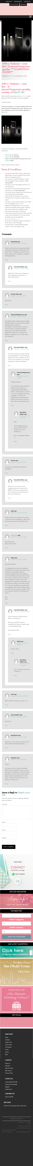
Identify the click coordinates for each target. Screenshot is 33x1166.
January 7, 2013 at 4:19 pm (18, 462)
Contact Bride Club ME (11, 1082)
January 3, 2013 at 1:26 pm (18, 243)
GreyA (21, 792)
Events (7, 1052)
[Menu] (30, 16)
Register (23, 4)
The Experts (8, 1047)
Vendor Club (8, 1042)
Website (4, 838)
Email (4, 830)
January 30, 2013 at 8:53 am (18, 759)
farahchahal (14, 535)
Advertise (27, 1)
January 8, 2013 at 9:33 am (21, 349)
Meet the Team (9, 1068)
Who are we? (8, 1070)
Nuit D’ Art (18, 92)
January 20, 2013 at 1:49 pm (19, 716)
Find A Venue (8, 1044)
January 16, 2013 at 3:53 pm (22, 611)
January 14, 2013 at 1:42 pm (19, 537)
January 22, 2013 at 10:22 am (19, 737)
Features (7, 1039)
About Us (9, 1)
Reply (6, 260)
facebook (7, 160)
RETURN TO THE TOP (16, 1118)
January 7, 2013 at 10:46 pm (19, 512)
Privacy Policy (9, 1073)
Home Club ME (9, 1096)
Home (6, 1037)
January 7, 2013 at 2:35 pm (18, 316)
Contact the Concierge (11, 1084)
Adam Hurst (11, 76)
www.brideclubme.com (13, 219)
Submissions (18, 1)
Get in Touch (14, 4)
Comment (4, 804)
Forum (7, 1049)
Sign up (7, 157)
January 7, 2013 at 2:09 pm (18, 296)
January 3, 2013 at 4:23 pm (21, 268)
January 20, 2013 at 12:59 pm (19, 696)
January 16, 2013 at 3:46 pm (19, 559)
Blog (6, 1054)
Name (4, 822)
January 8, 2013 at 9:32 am (21, 481)
